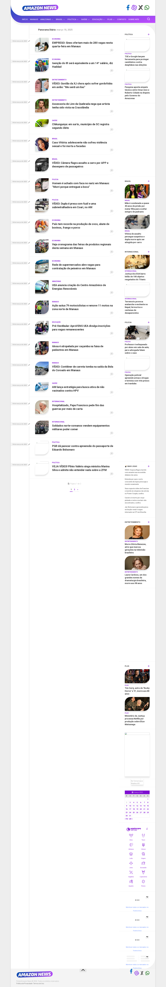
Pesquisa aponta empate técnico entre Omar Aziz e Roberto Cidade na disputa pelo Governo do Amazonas (137, 93)
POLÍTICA (72, 19)
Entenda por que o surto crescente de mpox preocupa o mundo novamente (136, 481)
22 (148, 809)
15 (148, 806)
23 (126, 812)
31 (130, 816)
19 (137, 809)
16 (126, 809)
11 (134, 806)
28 (144, 812)
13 (141, 806)
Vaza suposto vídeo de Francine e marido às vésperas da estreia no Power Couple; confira (137, 491)
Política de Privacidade (24, 983)
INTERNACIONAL (58, 401)
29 (148, 812)
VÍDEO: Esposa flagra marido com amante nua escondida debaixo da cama (135, 472)
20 (141, 809)
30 (126, 816)
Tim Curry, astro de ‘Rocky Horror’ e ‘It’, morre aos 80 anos (137, 691)
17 (130, 809)
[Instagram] (134, 8)
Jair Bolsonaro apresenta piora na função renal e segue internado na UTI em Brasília (136, 509)
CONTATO (121, 19)
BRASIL (59, 19)
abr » (131, 819)
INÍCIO (25, 19)
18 (134, 809)
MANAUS (34, 19)
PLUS (109, 19)
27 (141, 812)
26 (137, 812)
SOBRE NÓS (133, 19)
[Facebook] (128, 8)
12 (137, 806)
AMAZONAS (45, 19)
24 (130, 812)
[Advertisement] (137, 140)
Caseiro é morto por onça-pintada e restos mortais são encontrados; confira (135, 500)
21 (144, 809)
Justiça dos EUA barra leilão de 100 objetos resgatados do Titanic (135, 277)
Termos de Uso (38, 983)
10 (130, 806)
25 (134, 812)
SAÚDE (84, 19)
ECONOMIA (56, 39)
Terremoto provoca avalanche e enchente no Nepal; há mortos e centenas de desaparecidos (136, 307)
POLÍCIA (55, 179)
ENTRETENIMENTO (59, 80)
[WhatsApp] (147, 8)
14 (144, 806)
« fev (126, 819)
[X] (140, 8)
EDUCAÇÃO (97, 19)
